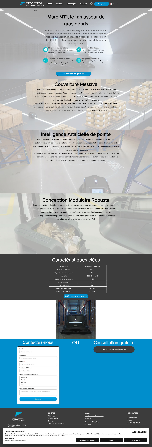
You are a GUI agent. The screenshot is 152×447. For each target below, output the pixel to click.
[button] (49, 4)
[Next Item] (92, 319)
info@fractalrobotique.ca (56, 423)
